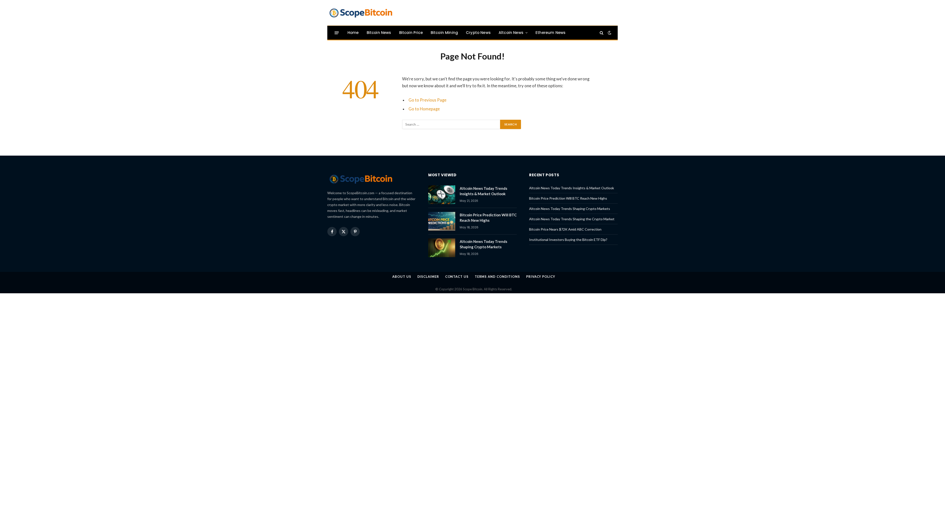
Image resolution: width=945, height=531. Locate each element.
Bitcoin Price (411, 32)
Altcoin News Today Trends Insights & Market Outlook (483, 191)
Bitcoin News (379, 32)
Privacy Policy (540, 277)
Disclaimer (428, 277)
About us (401, 277)
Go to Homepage (424, 108)
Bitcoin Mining (444, 32)
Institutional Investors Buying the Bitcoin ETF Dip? (568, 239)
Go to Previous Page (427, 100)
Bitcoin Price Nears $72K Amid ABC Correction (565, 229)
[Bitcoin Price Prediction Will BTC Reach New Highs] (441, 221)
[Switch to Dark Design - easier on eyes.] (609, 33)
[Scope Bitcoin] (360, 12)
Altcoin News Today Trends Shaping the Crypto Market (571, 219)
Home (353, 32)
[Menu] (337, 32)
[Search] (601, 32)
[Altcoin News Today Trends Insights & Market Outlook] (441, 194)
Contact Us (457, 277)
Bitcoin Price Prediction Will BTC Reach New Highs (488, 217)
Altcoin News (511, 32)
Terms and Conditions (497, 277)
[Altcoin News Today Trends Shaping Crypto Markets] (441, 247)
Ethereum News (551, 32)
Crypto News (478, 32)
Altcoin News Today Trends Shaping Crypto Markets (483, 244)
